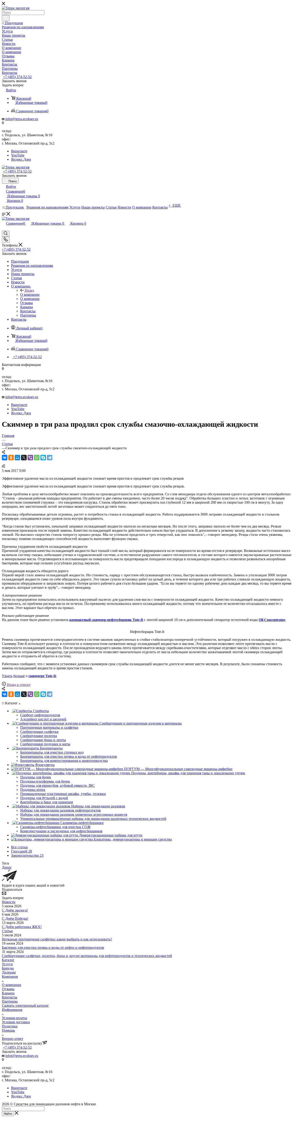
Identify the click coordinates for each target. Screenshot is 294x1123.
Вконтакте (19, 151)
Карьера (8, 993)
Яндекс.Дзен (21, 159)
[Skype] (43, 457)
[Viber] (30, 457)
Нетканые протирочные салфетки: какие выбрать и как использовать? (57, 939)
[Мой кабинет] (4, 228)
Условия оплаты (14, 1018)
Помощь (8, 1030)
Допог (7, 867)
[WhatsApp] (37, 457)
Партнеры (10, 1001)
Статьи (7, 931)
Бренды (8, 968)
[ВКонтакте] (4, 457)
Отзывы (8, 989)
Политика (9, 1026)
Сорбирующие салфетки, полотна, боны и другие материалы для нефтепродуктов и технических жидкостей (87, 956)
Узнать (7, 676)
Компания (10, 976)
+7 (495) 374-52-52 (17, 77)
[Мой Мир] (17, 457)
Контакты (9, 997)
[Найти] (5, 18)
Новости (8, 902)
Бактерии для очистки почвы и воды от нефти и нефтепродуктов (53, 947)
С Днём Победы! (15, 918)
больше (19, 676)
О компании (30, 294)
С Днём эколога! (15, 910)
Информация (12, 1010)
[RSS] (3, 466)
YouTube (17, 155)
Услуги (7, 964)
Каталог (8, 960)
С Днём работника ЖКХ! (22, 927)
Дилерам (9, 972)
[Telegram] (49, 457)
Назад (29, 290)
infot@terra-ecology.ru (21, 119)
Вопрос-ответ (12, 1039)
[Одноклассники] (11, 457)
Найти (8, 1113)
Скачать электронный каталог (25, 1005)
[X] (24, 457)
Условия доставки (16, 1022)
